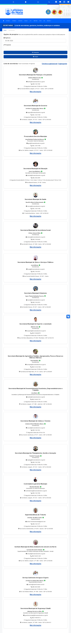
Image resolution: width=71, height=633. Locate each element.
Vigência (7, 38)
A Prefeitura (8, 20)
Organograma (62, 63)
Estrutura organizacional (49, 63)
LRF (30, 20)
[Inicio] (3, 20)
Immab (40, 20)
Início (5, 30)
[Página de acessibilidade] (38, 2)
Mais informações (35, 91)
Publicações (49, 20)
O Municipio (14, 20)
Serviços (25, 20)
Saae (44, 20)
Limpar (36, 56)
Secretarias (20, 20)
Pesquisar (8, 45)
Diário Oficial (35, 20)
